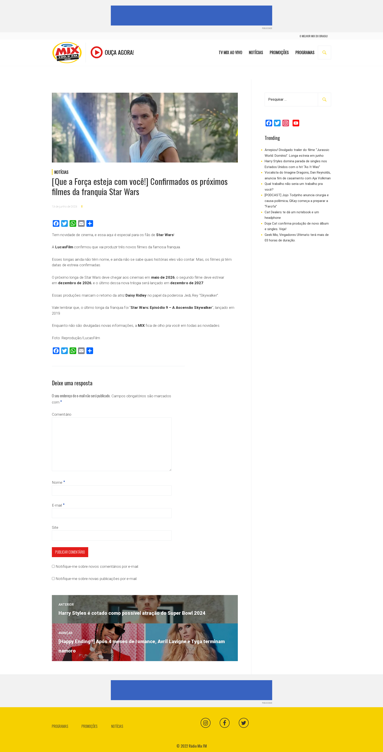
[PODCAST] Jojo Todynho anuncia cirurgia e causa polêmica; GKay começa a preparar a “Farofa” (297, 200)
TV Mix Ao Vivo (230, 52)
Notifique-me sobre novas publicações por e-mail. (96, 578)
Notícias (256, 52)
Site (55, 527)
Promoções (279, 52)
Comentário (61, 414)
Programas (305, 52)
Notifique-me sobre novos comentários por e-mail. (97, 566)
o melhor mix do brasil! (314, 36)
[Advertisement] (192, 15)
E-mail (58, 505)
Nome (58, 482)
